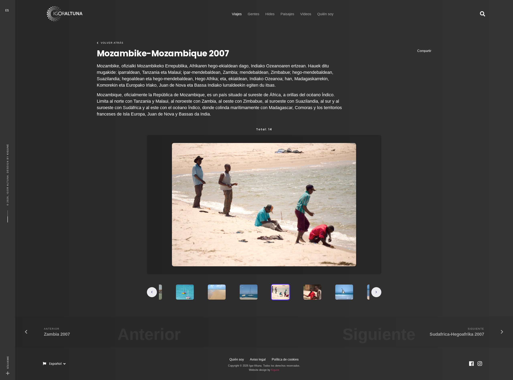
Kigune (7, 149)
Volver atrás (112, 43)
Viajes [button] (237, 14)
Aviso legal (258, 359)
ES (7, 10)
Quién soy (236, 359)
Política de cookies (285, 359)
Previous (152, 292)
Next (376, 292)
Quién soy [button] (325, 14)
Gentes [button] (253, 14)
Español (55, 363)
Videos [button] (305, 14)
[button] (482, 14)
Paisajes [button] (287, 14)
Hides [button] (270, 14)
